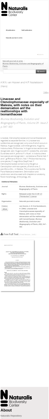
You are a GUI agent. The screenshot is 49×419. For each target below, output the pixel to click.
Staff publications (26, 30)
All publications (10, 30)
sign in (41, 54)
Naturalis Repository (11, 415)
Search (42, 71)
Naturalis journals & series (14, 38)
